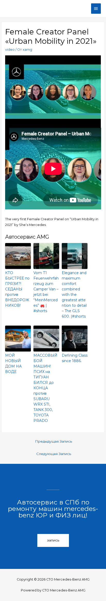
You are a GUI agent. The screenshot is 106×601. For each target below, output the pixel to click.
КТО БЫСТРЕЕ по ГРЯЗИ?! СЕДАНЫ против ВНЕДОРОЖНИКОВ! (17, 289)
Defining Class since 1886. (74, 358)
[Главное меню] (96, 8)
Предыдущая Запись (53, 441)
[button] (53, 540)
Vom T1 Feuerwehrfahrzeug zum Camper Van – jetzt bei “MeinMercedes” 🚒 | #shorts (46, 291)
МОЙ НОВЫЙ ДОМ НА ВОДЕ (13, 363)
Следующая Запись (53, 454)
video (10, 50)
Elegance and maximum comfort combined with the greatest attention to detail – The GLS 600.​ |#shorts (74, 294)
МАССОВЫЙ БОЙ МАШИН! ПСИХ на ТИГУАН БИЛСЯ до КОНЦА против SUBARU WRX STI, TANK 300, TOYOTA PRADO (45, 388)
